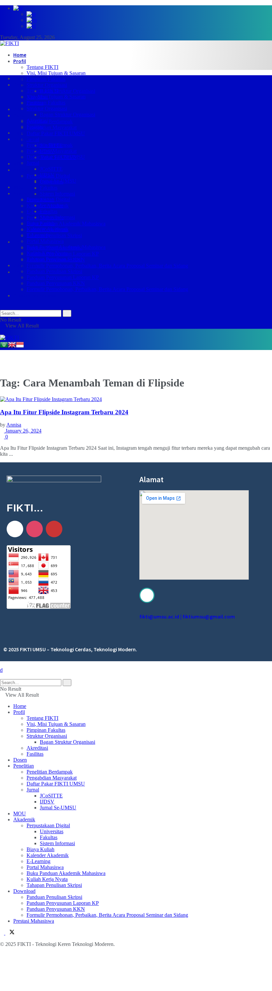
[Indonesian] (20, 347)
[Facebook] (15, 529)
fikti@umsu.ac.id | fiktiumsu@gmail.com (187, 616)
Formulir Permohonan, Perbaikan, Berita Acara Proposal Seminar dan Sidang (107, 265)
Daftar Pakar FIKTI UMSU (56, 133)
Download (24, 242)
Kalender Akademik (48, 229)
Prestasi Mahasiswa (35, 295)
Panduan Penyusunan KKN (56, 283)
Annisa (13, 425)
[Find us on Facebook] (2, 933)
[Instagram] (34, 529)
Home (19, 55)
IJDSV (47, 175)
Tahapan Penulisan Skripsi (54, 235)
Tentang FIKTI (42, 67)
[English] (12, 347)
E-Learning (38, 211)
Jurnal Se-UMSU (58, 181)
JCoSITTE (51, 169)
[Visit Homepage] (9, 43)
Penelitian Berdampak (50, 121)
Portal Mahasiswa (45, 241)
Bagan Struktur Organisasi (67, 91)
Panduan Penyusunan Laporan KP (63, 277)
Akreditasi (37, 120)
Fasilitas (35, 126)
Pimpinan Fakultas (46, 79)
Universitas (51, 205)
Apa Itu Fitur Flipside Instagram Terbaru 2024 (64, 412)
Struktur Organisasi (47, 85)
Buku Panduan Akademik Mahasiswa (66, 223)
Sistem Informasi (57, 194)
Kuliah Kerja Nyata (47, 253)
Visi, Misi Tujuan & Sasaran (56, 73)
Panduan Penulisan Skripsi (54, 271)
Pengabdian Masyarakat (52, 127)
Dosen (20, 109)
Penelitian (24, 115)
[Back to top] (2, 664)
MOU (18, 163)
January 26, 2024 (22, 431)
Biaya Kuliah (40, 223)
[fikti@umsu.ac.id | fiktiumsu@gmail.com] (147, 595)
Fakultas (48, 188)
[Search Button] (2, 307)
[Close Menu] (1, 670)
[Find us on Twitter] (10, 933)
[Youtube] (54, 529)
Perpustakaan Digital (48, 199)
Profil (19, 61)
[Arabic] (4, 347)
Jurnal (33, 163)
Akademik (24, 170)
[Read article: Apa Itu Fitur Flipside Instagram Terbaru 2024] (136, 399)
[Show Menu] (2, 331)
